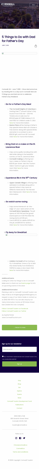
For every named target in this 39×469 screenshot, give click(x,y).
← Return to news (19, 327)
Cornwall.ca (20, 448)
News (19, 398)
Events (19, 394)
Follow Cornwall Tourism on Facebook (15, 309)
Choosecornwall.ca (20, 445)
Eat (19, 387)
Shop (19, 384)
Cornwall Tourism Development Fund (19, 401)
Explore (19, 391)
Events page (25, 283)
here (11, 123)
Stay (19, 380)
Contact (19, 408)
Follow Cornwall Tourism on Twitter (14, 311)
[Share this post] (36, 46)
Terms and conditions (20, 452)
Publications (19, 405)
